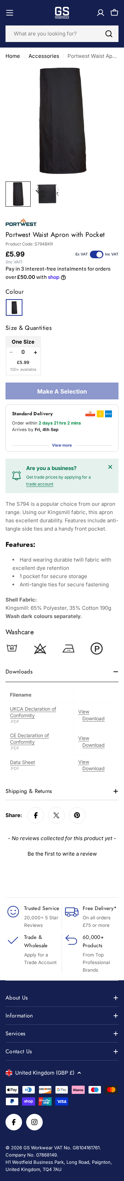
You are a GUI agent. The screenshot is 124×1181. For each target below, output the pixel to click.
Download (93, 718)
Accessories (44, 56)
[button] (62, 852)
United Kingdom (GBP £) (44, 1072)
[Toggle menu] (10, 13)
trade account (39, 484)
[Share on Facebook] (36, 815)
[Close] (110, 466)
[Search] (109, 34)
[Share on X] (56, 815)
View (83, 711)
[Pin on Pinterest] (77, 815)
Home (13, 56)
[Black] (14, 307)
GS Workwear (38, 1147)
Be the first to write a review (62, 853)
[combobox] (62, 33)
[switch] (96, 254)
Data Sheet (22, 762)
